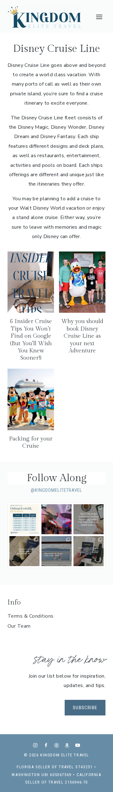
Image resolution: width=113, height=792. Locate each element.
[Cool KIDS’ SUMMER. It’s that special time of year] (56, 519)
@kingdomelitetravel (56, 490)
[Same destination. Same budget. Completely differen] (88, 551)
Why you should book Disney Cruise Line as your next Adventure (82, 336)
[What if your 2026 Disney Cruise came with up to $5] (24, 519)
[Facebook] (46, 745)
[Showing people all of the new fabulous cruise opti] (56, 551)
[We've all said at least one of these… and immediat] (24, 551)
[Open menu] (99, 17)
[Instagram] (35, 745)
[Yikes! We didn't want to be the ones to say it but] (88, 519)
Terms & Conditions (31, 616)
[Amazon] (67, 745)
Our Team (19, 626)
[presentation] (31, 282)
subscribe (85, 707)
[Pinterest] (56, 745)
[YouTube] (77, 745)
